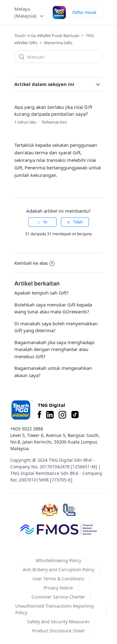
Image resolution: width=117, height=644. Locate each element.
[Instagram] (62, 414)
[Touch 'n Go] (21, 410)
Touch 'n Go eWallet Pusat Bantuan (46, 35)
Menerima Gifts (58, 42)
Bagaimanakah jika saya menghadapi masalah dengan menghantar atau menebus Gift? (54, 349)
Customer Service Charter (58, 597)
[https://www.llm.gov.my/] (69, 509)
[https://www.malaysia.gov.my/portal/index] (49, 509)
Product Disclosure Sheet (58, 631)
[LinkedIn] (50, 414)
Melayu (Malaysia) (26, 12)
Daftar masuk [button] (84, 12)
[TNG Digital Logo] (59, 12)
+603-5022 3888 (26, 429)
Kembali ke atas (31, 263)
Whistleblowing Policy (58, 560)
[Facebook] (39, 414)
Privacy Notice (58, 588)
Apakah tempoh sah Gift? (41, 293)
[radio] (42, 222)
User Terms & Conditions (58, 579)
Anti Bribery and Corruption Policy (58, 569)
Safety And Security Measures (58, 622)
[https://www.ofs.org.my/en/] (59, 529)
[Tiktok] (75, 414)
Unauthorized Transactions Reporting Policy (54, 609)
